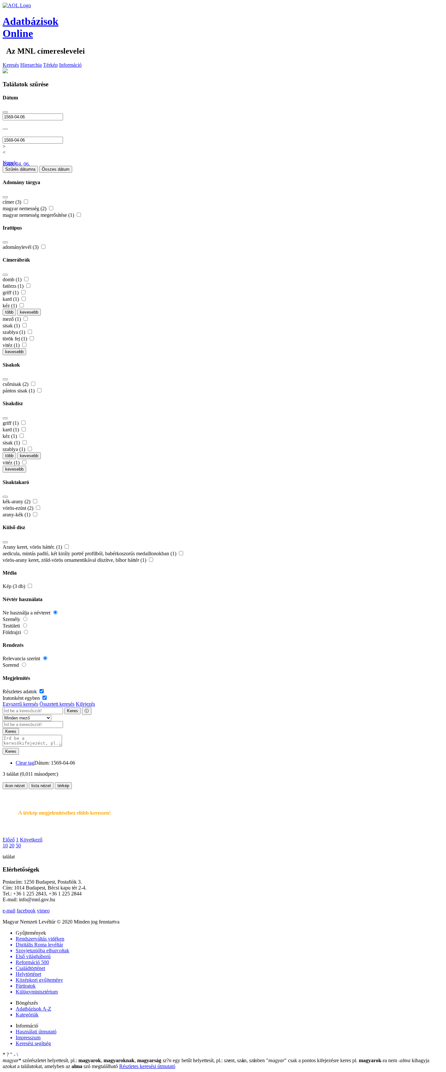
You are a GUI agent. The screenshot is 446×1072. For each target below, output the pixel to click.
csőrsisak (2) (16, 384)
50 (18, 845)
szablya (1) (14, 332)
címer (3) (13, 202)
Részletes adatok (20, 691)
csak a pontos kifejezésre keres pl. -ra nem (332, 1060)
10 (5, 845)
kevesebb (29, 312)
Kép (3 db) (14, 586)
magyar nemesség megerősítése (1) (39, 215)
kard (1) (11, 299)
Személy (12, 619)
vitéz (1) (12, 345)
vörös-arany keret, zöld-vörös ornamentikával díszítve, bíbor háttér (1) (75, 560)
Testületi (12, 626)
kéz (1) (10, 305)
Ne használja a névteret (27, 612)
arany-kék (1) (17, 514)
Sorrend (11, 665)
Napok (10, 162)
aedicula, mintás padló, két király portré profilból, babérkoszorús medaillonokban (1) (90, 553)
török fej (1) (15, 338)
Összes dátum (56, 169)
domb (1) (13, 279)
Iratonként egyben (22, 698)
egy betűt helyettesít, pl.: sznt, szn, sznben (214, 1060)
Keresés (11, 65)
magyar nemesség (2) (25, 208)
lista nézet (41, 785)
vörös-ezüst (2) (19, 508)
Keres (72, 710)
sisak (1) (12, 325)
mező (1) (12, 319)
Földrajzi (12, 632)
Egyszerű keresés (20, 704)
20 (11, 845)
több (9, 312)
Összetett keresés (57, 704)
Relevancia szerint (22, 658)
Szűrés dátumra (20, 169)
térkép (63, 785)
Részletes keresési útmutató (147, 1066)
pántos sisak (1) (19, 390)
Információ (70, 65)
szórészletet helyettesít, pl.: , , (82, 1060)
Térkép (50, 65)
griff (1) (11, 292)
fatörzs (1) (14, 286)
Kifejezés (85, 704)
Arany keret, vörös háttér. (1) (33, 547)
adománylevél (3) (21, 247)
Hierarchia (31, 65)
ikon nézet (15, 785)
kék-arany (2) (17, 501)
